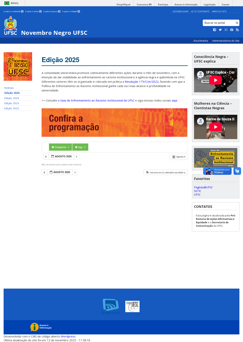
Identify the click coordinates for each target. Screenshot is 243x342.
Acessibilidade (181, 11)
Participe (163, 4)
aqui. (175, 100)
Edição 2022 (11, 108)
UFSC (197, 194)
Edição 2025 (12, 93)
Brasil (15, 3)
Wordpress (68, 336)
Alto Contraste (200, 11)
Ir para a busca (51, 11)
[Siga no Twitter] (220, 29)
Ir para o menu (33, 11)
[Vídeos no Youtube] (226, 29)
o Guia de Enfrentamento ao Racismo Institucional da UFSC (96, 100)
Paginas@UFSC (203, 187)
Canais (225, 4)
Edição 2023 (11, 103)
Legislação (209, 4)
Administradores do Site (225, 40)
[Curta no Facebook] (214, 29)
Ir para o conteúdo (13, 11)
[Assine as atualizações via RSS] (237, 29)
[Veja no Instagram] (231, 29)
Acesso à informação (185, 4)
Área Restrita (200, 40)
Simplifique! (123, 4)
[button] (165, 172)
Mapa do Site (219, 11)
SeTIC (197, 191)
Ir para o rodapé (70, 11)
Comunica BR (144, 4)
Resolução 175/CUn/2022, (141, 81)
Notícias (9, 87)
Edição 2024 (11, 98)
